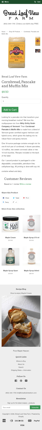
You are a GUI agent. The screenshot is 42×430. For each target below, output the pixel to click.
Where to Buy (21, 361)
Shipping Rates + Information (21, 370)
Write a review (25, 184)
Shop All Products (14, 32)
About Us (21, 364)
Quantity (5, 97)
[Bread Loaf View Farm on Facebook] (16, 381)
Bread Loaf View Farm (23, 414)
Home (3, 32)
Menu (6, 2)
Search (21, 367)
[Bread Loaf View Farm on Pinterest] (21, 381)
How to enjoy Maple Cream (21, 293)
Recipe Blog (21, 289)
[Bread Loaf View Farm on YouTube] (26, 381)
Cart (38, 2)
